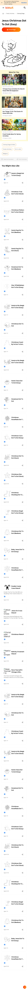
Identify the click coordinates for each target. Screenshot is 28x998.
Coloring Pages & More (9, 144)
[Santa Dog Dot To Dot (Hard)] (7, 249)
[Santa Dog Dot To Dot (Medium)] (7, 230)
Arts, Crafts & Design (8, 109)
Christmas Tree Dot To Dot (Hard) (17, 193)
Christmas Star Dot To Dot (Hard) (17, 475)
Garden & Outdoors (8, 132)
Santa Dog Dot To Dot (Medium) (17, 231)
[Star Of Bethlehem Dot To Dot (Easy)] (7, 285)
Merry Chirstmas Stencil (17, 695)
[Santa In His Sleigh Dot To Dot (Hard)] (7, 361)
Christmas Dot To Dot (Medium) (17, 532)
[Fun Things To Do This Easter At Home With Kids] (14, 102)
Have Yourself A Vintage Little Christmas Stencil (17, 671)
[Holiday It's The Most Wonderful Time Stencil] (7, 754)
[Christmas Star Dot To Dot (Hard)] (7, 474)
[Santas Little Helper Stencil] (7, 736)
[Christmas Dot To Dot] (7, 324)
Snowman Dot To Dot (17, 400)
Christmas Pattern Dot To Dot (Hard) (17, 211)
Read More (24, 2)
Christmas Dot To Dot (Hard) (17, 457)
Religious (5, 153)
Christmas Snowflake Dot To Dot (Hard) (17, 569)
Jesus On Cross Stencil (16, 612)
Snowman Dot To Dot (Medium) (17, 268)
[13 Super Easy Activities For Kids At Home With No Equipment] (14, 79)
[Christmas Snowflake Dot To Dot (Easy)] (7, 418)
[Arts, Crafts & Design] (5, 179)
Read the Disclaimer (9, 159)
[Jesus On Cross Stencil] (7, 611)
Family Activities (10, 13)
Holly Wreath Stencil (15, 714)
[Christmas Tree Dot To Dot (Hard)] (7, 192)
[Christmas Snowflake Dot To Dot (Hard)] (7, 568)
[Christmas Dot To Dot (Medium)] (7, 531)
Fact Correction (23, 159)
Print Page (12, 29)
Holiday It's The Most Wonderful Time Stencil (16, 755)
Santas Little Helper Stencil (16, 736)
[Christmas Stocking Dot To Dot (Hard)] (7, 493)
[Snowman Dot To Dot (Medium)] (7, 267)
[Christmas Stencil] (7, 633)
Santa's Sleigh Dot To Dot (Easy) (17, 174)
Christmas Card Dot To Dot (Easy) (17, 437)
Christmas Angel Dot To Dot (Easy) (17, 512)
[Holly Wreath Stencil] (7, 713)
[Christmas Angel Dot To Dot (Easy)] (7, 511)
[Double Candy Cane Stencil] (7, 586)
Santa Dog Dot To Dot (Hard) (17, 249)
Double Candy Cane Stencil (16, 587)
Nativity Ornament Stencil (17, 653)
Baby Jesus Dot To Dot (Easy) (17, 550)
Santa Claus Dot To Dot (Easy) (16, 382)
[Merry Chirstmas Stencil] (7, 695)
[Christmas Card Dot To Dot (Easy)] (7, 436)
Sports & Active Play (8, 86)
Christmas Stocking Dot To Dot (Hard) (16, 494)
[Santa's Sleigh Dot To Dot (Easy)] (7, 173)
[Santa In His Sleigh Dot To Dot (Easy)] (7, 306)
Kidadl (3, 13)
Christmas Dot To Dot (17, 325)
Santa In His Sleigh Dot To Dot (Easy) (17, 306)
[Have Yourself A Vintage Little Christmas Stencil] (7, 670)
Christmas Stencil (17, 634)
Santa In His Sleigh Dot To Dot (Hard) (17, 361)
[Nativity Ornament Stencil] (7, 652)
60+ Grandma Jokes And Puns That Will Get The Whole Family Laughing (11, 3)
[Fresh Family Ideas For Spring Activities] (14, 124)
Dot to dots (18, 149)
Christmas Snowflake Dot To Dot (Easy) (17, 419)
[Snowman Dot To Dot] (7, 399)
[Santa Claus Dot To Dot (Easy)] (7, 381)
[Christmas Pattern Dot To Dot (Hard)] (7, 210)
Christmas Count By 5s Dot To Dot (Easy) (17, 343)
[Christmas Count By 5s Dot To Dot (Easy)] (7, 342)
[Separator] (24, 987)
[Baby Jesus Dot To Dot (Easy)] (7, 550)
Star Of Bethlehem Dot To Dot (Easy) (17, 286)
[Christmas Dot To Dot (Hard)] (7, 456)
